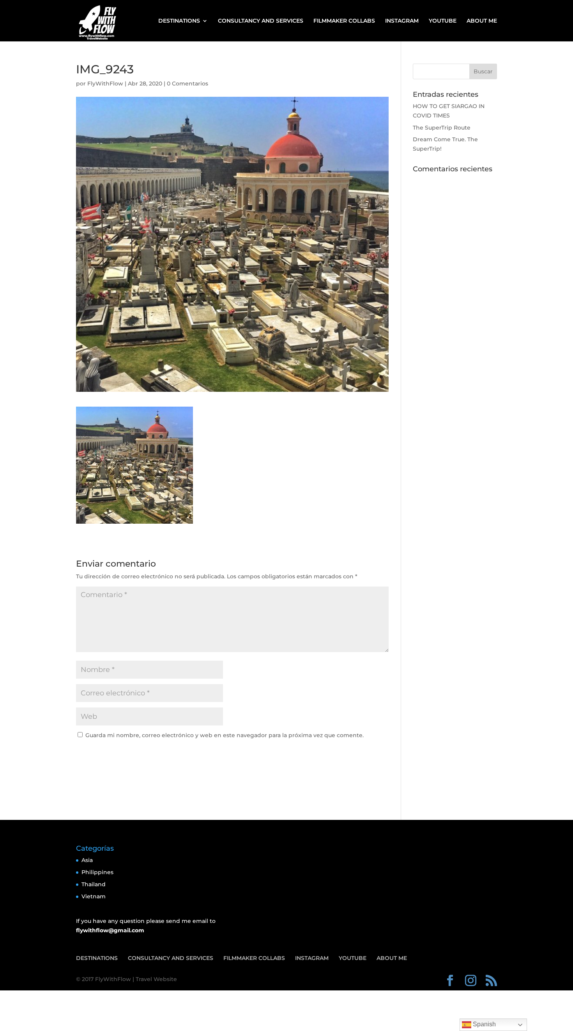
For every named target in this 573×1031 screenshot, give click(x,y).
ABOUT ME (482, 21)
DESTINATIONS (179, 21)
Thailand (93, 884)
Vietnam (93, 896)
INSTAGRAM (402, 21)
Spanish (483, 1024)
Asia (87, 860)
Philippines (97, 872)
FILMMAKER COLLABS (344, 21)
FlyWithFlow (105, 83)
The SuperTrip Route (441, 127)
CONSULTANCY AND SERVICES (260, 21)
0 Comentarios (187, 83)
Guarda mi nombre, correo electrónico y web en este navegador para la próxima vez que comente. (224, 735)
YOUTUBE (442, 21)
